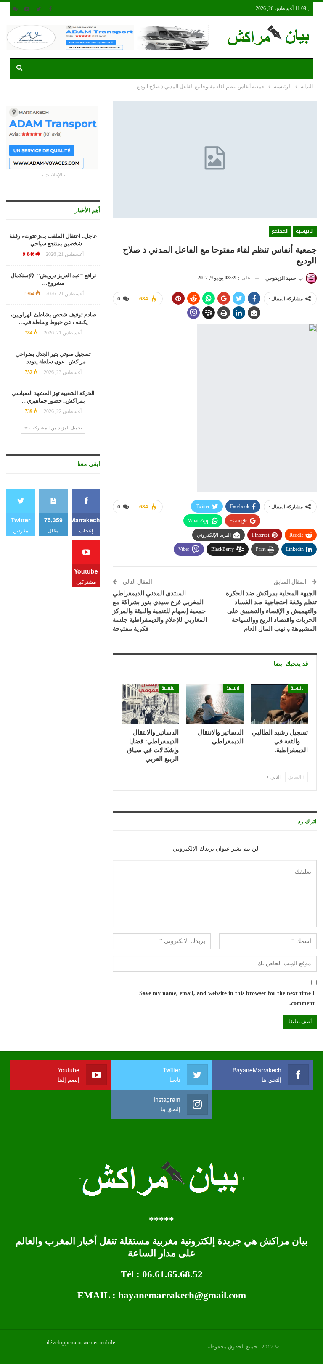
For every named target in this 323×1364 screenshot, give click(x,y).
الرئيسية (305, 231)
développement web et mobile (81, 1342)
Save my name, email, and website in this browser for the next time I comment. (227, 998)
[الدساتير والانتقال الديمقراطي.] (215, 704)
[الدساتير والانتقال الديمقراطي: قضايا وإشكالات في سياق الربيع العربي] (150, 704)
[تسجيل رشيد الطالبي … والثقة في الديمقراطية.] (279, 704)
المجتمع (280, 231)
